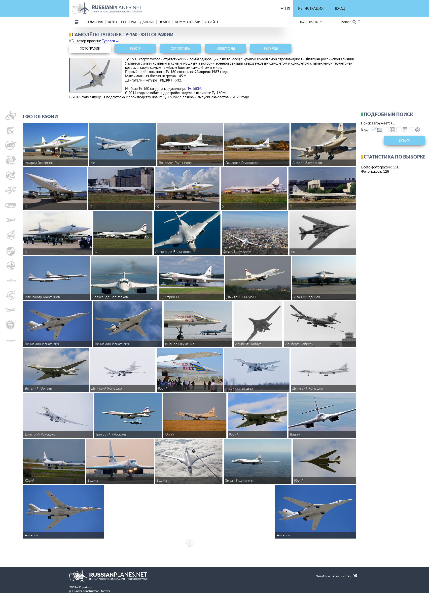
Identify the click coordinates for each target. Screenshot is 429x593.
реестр (135, 48)
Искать (404, 141)
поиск (165, 22)
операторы (225, 48)
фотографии (90, 48)
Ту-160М (194, 88)
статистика (180, 48)
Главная (95, 22)
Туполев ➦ (110, 41)
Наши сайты (309, 21)
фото (112, 22)
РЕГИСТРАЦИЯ (310, 8)
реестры (128, 22)
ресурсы (271, 48)
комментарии (188, 22)
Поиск (347, 22)
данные (147, 22)
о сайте (212, 22)
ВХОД (340, 8)
